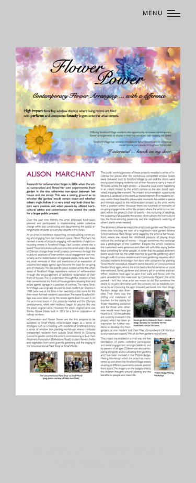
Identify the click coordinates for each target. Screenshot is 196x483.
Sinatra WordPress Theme (98, 463)
